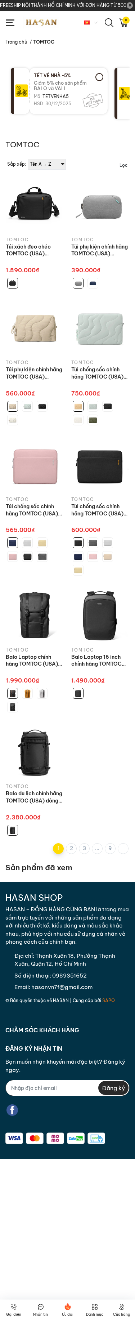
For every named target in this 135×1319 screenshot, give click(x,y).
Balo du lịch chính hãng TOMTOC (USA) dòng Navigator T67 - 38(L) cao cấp (34, 797)
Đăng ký (113, 1088)
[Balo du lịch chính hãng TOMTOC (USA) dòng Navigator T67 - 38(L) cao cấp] (35, 752)
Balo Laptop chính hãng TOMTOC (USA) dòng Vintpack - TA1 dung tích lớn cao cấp (32, 661)
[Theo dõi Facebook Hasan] (12, 1110)
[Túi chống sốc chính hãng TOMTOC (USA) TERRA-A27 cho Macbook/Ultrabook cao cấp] (100, 328)
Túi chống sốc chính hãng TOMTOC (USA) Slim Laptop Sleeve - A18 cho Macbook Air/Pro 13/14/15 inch (97, 510)
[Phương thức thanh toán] (55, 1138)
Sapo (108, 1000)
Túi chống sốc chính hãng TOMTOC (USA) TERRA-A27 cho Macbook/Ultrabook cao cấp (97, 373)
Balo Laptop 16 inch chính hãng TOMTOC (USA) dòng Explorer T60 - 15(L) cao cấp (97, 661)
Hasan (61, 1000)
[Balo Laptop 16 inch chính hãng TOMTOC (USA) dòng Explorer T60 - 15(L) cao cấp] (100, 615)
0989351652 (69, 975)
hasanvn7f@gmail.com (62, 987)
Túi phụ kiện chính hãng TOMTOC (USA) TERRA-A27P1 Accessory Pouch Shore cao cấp (34, 373)
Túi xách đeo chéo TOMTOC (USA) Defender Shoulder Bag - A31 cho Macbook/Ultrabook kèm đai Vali (31, 250)
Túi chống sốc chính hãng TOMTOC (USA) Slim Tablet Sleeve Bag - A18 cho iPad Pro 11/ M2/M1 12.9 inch (34, 510)
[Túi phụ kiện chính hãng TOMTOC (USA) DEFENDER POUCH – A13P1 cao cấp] (100, 204)
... (97, 848)
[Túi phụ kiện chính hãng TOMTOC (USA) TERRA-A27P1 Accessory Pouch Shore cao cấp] (35, 328)
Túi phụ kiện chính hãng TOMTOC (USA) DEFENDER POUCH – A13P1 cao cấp (99, 250)
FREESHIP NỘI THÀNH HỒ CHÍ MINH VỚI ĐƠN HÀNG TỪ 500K (63, 5)
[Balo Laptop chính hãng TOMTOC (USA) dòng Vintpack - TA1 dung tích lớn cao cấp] (35, 615)
